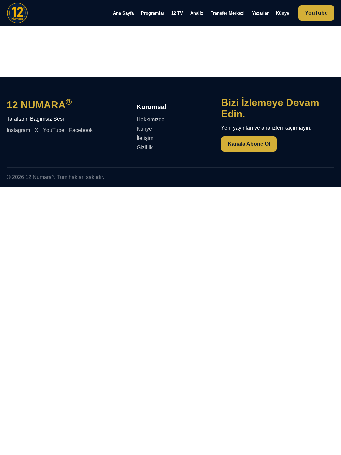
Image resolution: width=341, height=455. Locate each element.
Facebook (81, 130)
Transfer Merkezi (228, 13)
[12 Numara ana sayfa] (17, 13)
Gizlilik (145, 147)
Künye (282, 13)
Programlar (152, 13)
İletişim (145, 138)
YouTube (316, 13)
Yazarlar (260, 13)
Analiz (196, 13)
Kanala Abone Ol (249, 144)
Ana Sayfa (123, 13)
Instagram (18, 130)
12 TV (177, 13)
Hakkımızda (151, 119)
